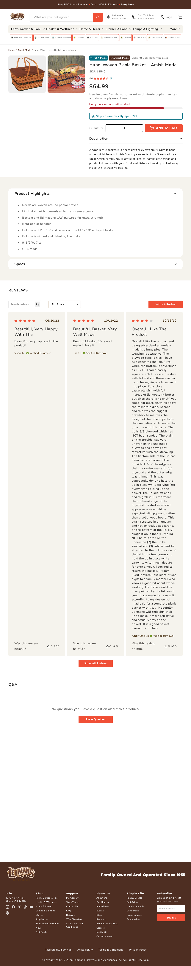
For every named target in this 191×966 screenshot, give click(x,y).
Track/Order (72, 902)
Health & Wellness (46, 902)
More (173, 29)
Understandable (135, 906)
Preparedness (134, 914)
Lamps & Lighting (45, 910)
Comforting (133, 910)
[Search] (98, 17)
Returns (70, 914)
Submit (171, 917)
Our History (102, 902)
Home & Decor (44, 906)
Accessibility (85, 949)
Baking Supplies (111, 37)
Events (100, 910)
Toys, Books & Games (48, 923)
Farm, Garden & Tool (47, 897)
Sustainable (133, 919)
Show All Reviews (95, 663)
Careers (100, 927)
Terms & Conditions (110, 949)
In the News (103, 906)
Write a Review (166, 304)
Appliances (42, 919)
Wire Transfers (74, 919)
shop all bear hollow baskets (150, 58)
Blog (99, 914)
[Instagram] (7, 907)
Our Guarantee (104, 936)
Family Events (134, 897)
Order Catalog (174, 37)
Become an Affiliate (107, 923)
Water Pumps (43, 37)
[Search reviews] (37, 304)
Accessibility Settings (58, 949)
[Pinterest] (7, 913)
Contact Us (72, 906)
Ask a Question (96, 719)
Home (11, 50)
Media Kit (101, 932)
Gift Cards (41, 932)
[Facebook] (13, 907)
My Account (72, 897)
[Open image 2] (66, 74)
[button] (180, 17)
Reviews (101, 919)
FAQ (68, 910)
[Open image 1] (27, 74)
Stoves (39, 914)
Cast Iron (94, 37)
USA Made (141, 37)
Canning (127, 37)
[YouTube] (31, 907)
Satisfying (132, 902)
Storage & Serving (63, 37)
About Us (101, 897)
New (38, 927)
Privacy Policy (137, 949)
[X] (19, 907)
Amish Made (156, 37)
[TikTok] (25, 907)
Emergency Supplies (23, 37)
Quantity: (96, 128)
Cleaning (80, 37)
